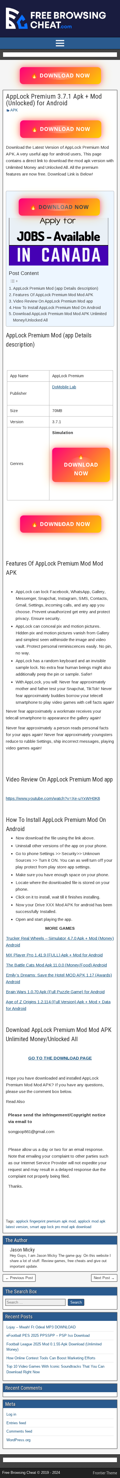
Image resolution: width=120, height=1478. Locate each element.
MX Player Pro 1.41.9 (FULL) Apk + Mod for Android (54, 955)
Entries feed (16, 1423)
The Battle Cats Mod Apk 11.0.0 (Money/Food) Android (56, 965)
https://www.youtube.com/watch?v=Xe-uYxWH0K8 (53, 798)
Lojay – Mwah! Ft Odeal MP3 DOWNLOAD (41, 1327)
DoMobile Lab (64, 387)
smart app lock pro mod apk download (60, 1227)
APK (14, 110)
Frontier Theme (105, 1472)
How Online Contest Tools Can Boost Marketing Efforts (50, 1358)
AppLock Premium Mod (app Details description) (55, 288)
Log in (11, 1414)
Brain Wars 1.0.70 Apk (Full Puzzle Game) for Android (55, 991)
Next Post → (104, 1278)
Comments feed (19, 1431)
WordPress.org (18, 1440)
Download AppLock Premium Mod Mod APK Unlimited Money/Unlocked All (60, 316)
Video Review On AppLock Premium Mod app (53, 301)
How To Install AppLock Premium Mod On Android (57, 307)
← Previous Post (19, 1278)
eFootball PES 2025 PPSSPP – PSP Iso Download (48, 1335)
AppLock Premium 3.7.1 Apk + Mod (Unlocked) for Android (54, 99)
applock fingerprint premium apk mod (46, 1221)
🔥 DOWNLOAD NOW (60, 75)
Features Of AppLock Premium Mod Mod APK (53, 295)
